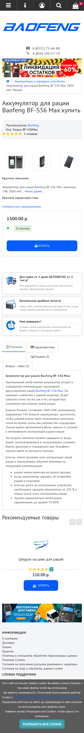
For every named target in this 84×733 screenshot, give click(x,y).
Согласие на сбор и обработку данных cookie (32, 668)
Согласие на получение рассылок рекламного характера (39, 664)
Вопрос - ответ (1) (17, 366)
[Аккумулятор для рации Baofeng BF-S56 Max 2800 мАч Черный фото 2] (68, 162)
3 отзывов (30, 134)
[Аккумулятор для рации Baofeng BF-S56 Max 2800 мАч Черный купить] (42, 144)
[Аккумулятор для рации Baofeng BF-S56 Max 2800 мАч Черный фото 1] (42, 162)
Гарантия (7, 651)
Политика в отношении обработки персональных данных (39, 656)
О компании (10, 638)
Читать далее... (34, 191)
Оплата (6, 647)
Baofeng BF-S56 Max (49, 391)
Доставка (8, 643)
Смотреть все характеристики (21, 206)
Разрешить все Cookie (42, 724)
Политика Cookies (13, 660)
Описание (15, 347)
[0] (76, 5)
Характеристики (44, 347)
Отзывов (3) (42, 357)
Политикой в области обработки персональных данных (47, 697)
